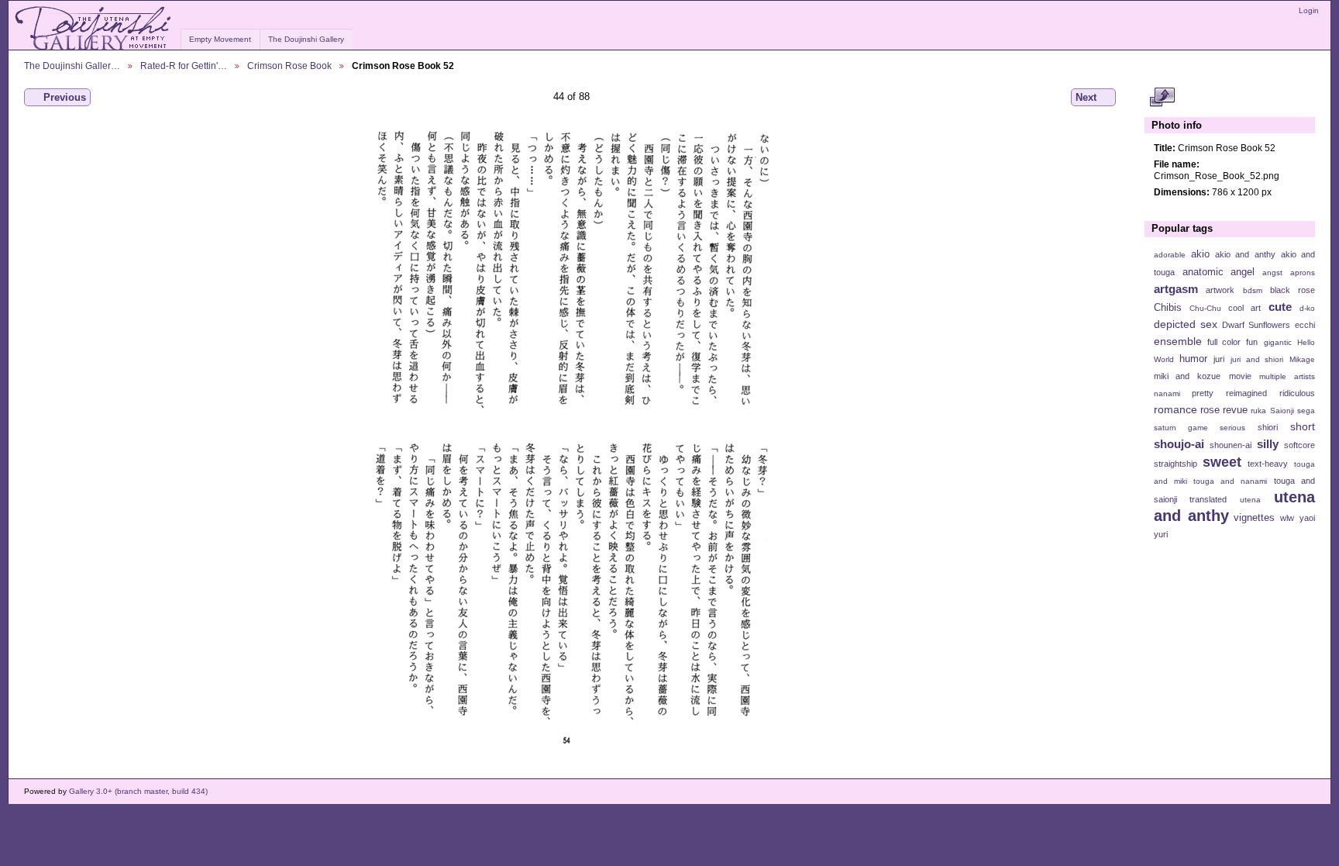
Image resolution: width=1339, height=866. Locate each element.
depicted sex (1185, 324)
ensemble (1178, 341)
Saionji (1282, 410)
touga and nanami (1230, 481)
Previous (64, 97)
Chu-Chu (1205, 308)
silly (1268, 443)
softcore (1299, 445)
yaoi (1307, 518)
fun (1252, 342)
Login (1309, 10)
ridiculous (1297, 393)
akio (1200, 254)
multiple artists (1287, 376)
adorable (1170, 254)
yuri (1161, 534)
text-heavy (1268, 463)
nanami (1167, 393)
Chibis (1168, 307)
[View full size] (571, 436)
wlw (1287, 518)
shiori (1268, 427)
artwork (1220, 290)
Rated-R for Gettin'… (183, 65)
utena (1250, 499)
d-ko (1307, 308)
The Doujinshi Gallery (306, 39)
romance (1175, 409)
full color (1224, 342)
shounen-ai (1230, 445)
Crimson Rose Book (289, 65)
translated (1208, 499)
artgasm (1176, 288)
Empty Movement (220, 39)
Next (1086, 97)
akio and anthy (1245, 254)
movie (1240, 376)
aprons (1302, 272)
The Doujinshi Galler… (72, 65)
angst (1272, 272)
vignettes (1254, 517)
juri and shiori (1257, 359)
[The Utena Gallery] (94, 28)
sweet (1222, 462)
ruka (1258, 410)
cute (1280, 306)
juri (1218, 359)
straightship (1175, 463)
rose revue (1224, 410)
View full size (1162, 98)
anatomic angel (1218, 272)
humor (1193, 359)
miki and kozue (1187, 376)
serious (1232, 427)
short (1302, 426)
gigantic (1278, 342)
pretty (1202, 393)
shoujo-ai (1179, 443)
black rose (1292, 290)
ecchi (1305, 324)
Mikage (1302, 359)
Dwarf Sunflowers (1256, 324)
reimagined (1246, 393)
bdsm (1252, 290)
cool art (1244, 307)
